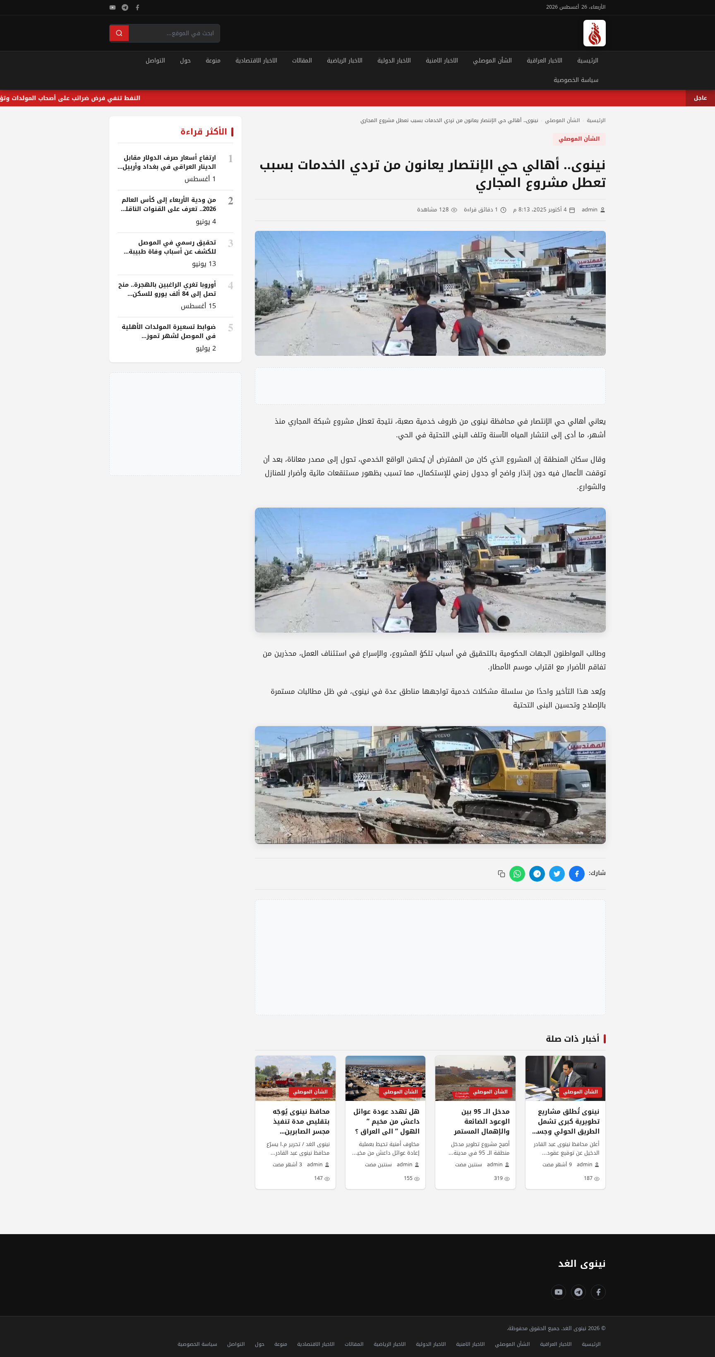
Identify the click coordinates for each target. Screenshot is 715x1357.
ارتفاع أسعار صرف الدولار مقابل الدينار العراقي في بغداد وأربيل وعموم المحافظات (169, 167)
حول (185, 60)
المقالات (302, 60)
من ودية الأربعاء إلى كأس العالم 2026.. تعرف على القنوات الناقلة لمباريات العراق (169, 209)
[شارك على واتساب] (517, 874)
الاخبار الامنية (442, 60)
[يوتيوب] (112, 7)
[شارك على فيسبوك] (577, 874)
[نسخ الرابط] (501, 873)
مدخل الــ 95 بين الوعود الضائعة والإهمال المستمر (482, 1121)
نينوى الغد (582, 1264)
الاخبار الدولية (394, 60)
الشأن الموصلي (492, 60)
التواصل (155, 60)
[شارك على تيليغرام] (537, 874)
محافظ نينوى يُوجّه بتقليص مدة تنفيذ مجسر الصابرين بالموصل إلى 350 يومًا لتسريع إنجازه (296, 1131)
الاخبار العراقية (544, 60)
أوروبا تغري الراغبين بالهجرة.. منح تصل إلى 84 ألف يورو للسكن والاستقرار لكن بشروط (167, 294)
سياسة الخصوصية (576, 80)
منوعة (213, 60)
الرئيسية (587, 60)
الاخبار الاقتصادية (256, 60)
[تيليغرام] (125, 7)
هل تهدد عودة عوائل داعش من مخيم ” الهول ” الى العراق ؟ (386, 1121)
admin (589, 210)
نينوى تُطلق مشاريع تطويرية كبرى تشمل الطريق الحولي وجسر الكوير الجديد (567, 1126)
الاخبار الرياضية (344, 60)
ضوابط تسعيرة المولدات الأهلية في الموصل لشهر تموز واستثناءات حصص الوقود (169, 336)
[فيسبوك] (137, 7)
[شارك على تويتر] (557, 874)
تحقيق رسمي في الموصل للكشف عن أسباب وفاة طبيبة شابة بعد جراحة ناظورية (172, 251)
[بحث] (119, 33)
